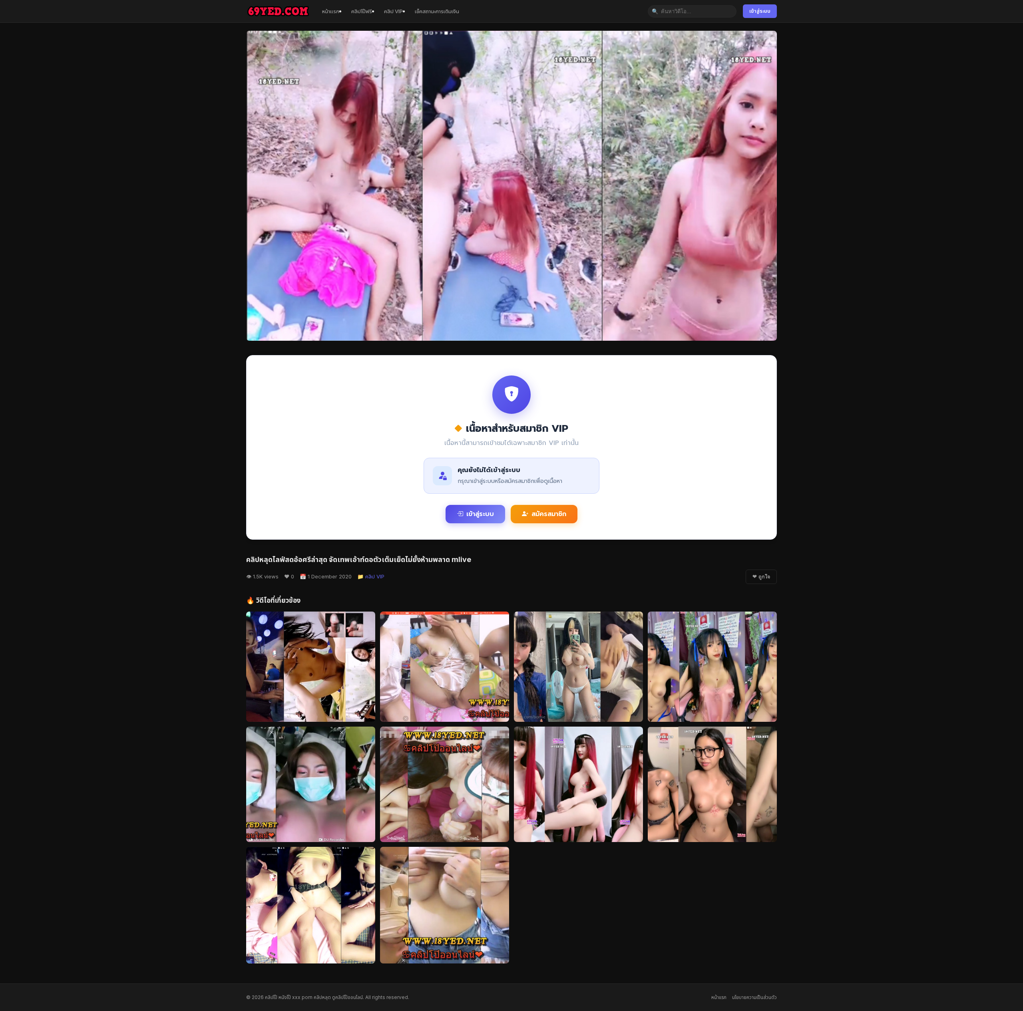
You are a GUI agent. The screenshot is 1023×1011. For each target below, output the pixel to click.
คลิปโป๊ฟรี (361, 11)
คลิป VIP (393, 11)
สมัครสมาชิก (548, 514)
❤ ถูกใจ (761, 577)
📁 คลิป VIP (370, 576)
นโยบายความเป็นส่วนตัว (754, 997)
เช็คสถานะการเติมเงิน (437, 11)
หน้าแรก (330, 11)
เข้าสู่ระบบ (759, 11)
